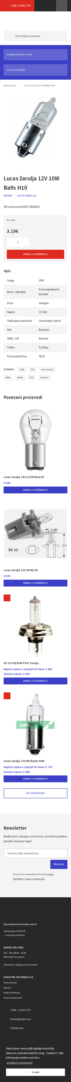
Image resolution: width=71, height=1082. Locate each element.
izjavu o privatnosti (34, 878)
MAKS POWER (12, 21)
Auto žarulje (10, 85)
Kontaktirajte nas (20, 1019)
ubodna (44, 377)
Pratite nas (16, 1028)
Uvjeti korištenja (12, 992)
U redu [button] (35, 1072)
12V (32, 369)
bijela (20, 377)
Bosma (8, 195)
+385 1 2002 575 (20, 5)
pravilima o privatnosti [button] (19, 1063)
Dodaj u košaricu (35, 254)
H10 (32, 377)
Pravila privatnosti (13, 997)
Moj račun (42, 21)
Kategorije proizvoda (20, 54)
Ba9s (8, 377)
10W (22, 369)
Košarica (58, 21)
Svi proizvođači (16, 69)
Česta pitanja (10, 982)
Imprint (7, 987)
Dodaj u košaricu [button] (35, 489)
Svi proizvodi (35, 793)
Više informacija (61, 5)
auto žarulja (47, 369)
